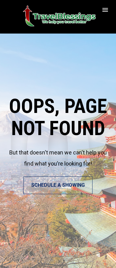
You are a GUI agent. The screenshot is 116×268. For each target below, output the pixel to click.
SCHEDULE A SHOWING (58, 185)
